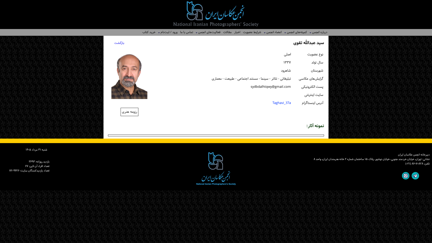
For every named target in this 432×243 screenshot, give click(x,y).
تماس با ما (186, 32)
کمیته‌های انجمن (295, 32)
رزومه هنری (129, 112)
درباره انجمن (318, 32)
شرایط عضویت (252, 32)
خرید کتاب (148, 32)
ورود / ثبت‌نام (168, 32)
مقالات (227, 32)
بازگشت (119, 43)
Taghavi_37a (281, 103)
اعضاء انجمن (273, 32)
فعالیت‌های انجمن (208, 32)
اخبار (237, 32)
